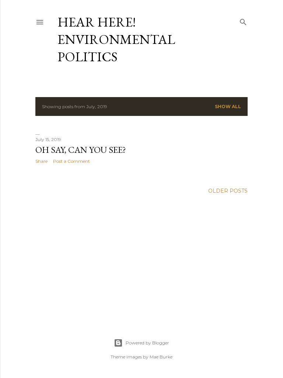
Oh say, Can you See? (80, 149)
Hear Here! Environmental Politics (116, 39)
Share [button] (41, 161)
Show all (228, 106)
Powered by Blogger (147, 343)
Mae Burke (161, 357)
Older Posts (228, 191)
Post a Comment (71, 161)
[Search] (243, 20)
